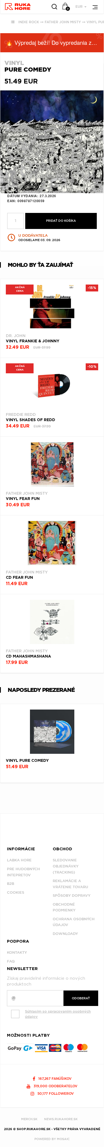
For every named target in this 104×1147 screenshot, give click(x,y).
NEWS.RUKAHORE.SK (61, 1119)
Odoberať (81, 998)
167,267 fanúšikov (54, 1078)
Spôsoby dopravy (71, 895)
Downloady (65, 934)
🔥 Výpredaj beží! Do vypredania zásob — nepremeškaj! (55, 42)
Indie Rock (28, 22)
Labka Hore (19, 860)
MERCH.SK (29, 1119)
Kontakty (17, 952)
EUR (79, 6)
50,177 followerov (55, 1093)
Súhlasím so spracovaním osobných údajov (58, 1014)
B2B (10, 884)
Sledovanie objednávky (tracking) (65, 866)
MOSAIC (63, 1139)
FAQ (11, 961)
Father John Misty (63, 22)
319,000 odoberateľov (54, 1086)
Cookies (15, 892)
